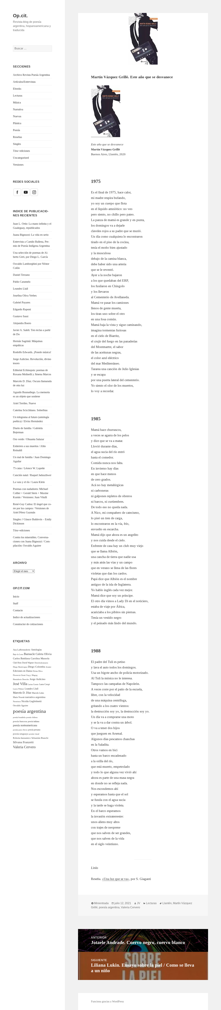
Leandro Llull (20, 288)
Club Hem (17, 663)
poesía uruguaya (20, 734)
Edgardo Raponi (22, 309)
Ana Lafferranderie (21, 649)
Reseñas (17, 137)
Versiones (18, 164)
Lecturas (17, 95)
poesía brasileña (19, 717)
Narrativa (18, 109)
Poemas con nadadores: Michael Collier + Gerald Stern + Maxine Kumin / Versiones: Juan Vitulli (30, 493)
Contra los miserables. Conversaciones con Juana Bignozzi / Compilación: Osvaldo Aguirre (31, 541)
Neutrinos (17, 701)
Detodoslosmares (41, 663)
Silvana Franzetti (23, 742)
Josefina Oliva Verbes (25, 295)
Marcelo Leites (38, 693)
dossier (48, 667)
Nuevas (17, 116)
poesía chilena (31, 717)
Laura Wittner (18, 689)
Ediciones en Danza (22, 671)
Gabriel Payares (21, 302)
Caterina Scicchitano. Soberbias (30, 410)
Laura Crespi (44, 684)
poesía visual (34, 734)
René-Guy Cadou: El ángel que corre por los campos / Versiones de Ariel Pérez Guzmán (32, 508)
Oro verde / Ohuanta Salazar (28, 439)
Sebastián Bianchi (39, 738)
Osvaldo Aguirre (20, 705)
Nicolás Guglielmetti (31, 701)
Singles (17, 143)
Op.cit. (20, 15)
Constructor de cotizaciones (28, 624)
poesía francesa (20, 721)
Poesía (16, 130)
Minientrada (101, 903)
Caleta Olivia (44, 654)
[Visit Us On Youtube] (25, 191)
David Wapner (28, 663)
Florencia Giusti (19, 675)
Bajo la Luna (18, 654)
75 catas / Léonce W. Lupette (29, 468)
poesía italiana (33, 721)
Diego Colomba (36, 666)
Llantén (167, 903)
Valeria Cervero (24, 747)
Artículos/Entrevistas (24, 81)
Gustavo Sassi (20, 316)
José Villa (20, 684)
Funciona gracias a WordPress (107, 1001)
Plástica (17, 123)
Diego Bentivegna (20, 667)
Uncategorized (21, 157)
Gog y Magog (31, 675)
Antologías (36, 649)
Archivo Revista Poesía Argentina (31, 74)
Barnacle (29, 654)
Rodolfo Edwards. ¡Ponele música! (32, 352)
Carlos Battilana (21, 658)
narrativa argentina (35, 697)
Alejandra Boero (22, 323)
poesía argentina (29, 711)
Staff (15, 603)
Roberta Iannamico (22, 738)
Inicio (16, 596)
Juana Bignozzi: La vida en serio (31, 234)
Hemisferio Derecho (21, 679)
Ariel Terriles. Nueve (24, 403)
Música (17, 102)
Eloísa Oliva (37, 671)
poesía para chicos (20, 730)
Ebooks (17, 88)
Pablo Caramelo (21, 281)
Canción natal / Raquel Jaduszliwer (32, 475)
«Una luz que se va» (115, 879)
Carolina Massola (40, 658)
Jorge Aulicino (37, 679)
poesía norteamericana (25, 725)
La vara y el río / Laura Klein (29, 482)
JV (138, 903)
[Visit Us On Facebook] (17, 191)
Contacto (18, 610)
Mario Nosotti (19, 697)
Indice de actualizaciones (26, 617)
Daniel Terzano (21, 274)
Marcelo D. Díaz (22, 692)
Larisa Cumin (33, 684)
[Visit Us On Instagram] (34, 191)
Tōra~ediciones (21, 150)
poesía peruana (34, 730)
